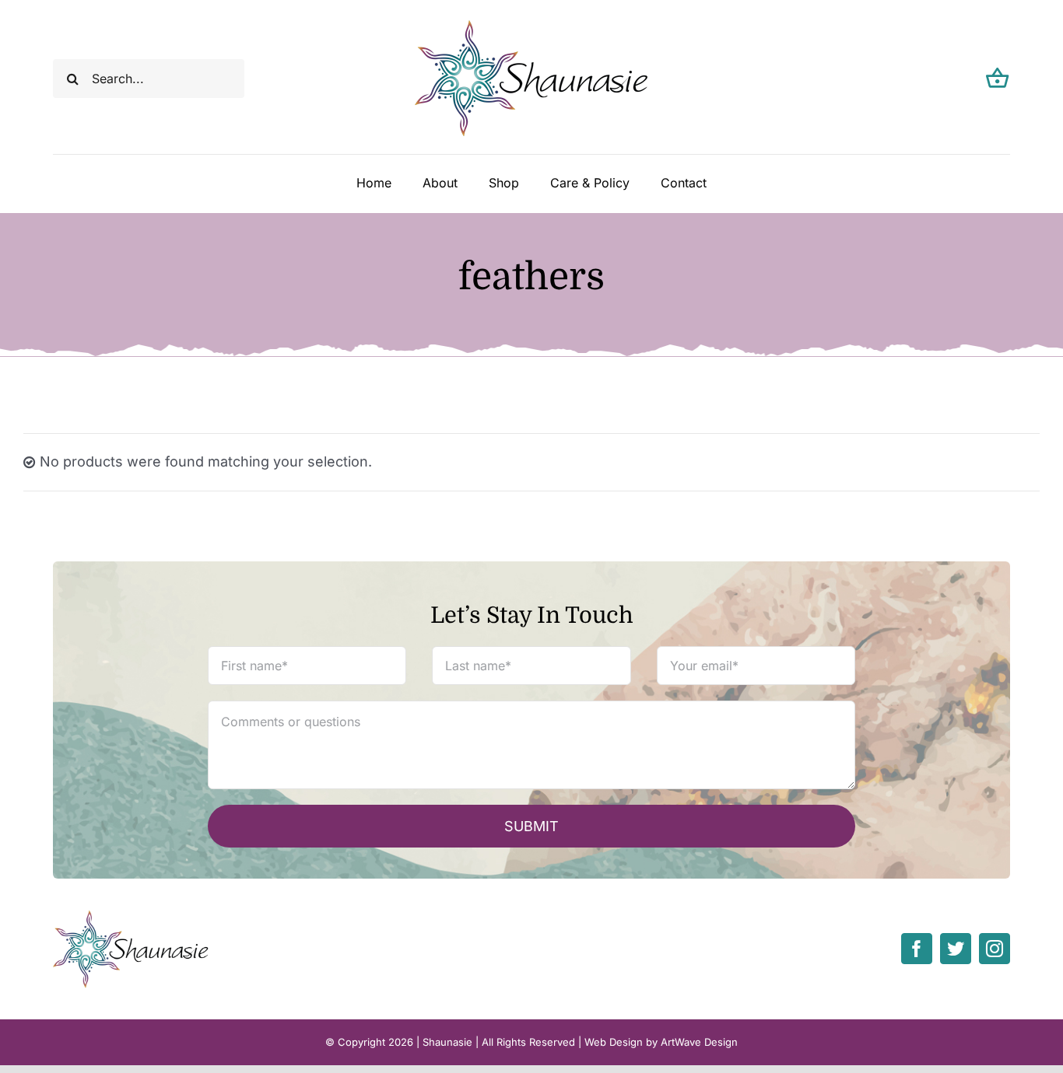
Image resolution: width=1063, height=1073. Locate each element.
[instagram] (994, 948)
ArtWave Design (699, 1042)
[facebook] (916, 948)
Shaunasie (447, 1042)
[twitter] (955, 948)
